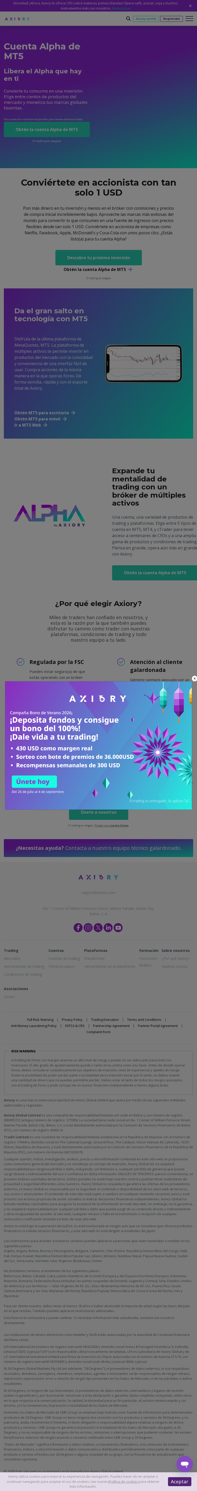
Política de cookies (124, 1481)
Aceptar (179, 1481)
